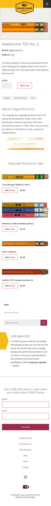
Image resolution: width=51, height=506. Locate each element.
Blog (25, 455)
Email (4, 411)
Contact (25, 467)
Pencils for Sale (25, 438)
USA (12, 54)
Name (5, 399)
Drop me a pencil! (37, 362)
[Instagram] (25, 477)
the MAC (32, 497)
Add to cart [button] (10, 190)
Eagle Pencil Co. (16, 50)
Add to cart (24, 86)
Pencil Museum (25, 444)
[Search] (44, 323)
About (25, 461)
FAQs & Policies (25, 450)
